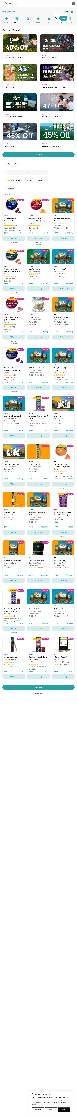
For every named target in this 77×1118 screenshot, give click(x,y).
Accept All (64, 1110)
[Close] (71, 1092)
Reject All (51, 1110)
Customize (38, 1110)
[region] (51, 1102)
